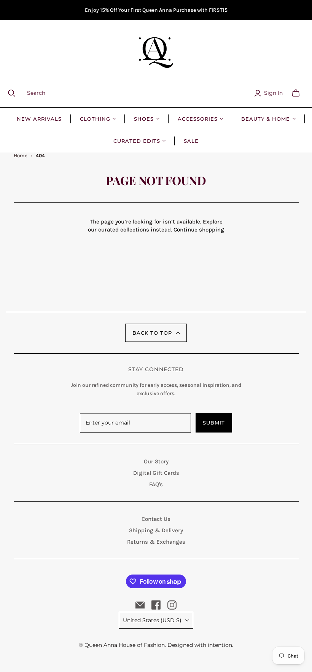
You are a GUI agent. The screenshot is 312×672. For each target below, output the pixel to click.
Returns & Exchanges (156, 541)
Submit (214, 423)
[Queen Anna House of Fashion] (156, 52)
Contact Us (156, 519)
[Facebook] (156, 605)
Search (36, 92)
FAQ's (156, 484)
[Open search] (16, 93)
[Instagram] (172, 605)
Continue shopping (199, 229)
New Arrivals (39, 119)
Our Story (156, 461)
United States (152, 620)
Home (21, 155)
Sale (191, 141)
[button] (156, 333)
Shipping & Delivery (156, 530)
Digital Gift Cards (156, 472)
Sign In (273, 92)
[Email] (140, 605)
